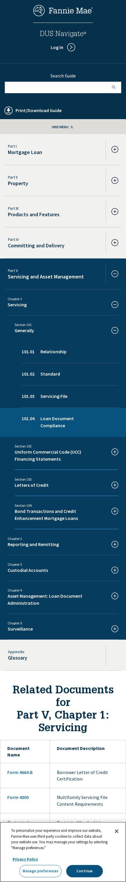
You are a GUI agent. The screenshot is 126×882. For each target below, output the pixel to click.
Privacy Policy (25, 859)
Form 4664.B (20, 772)
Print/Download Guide (39, 110)
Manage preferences (40, 871)
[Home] (63, 15)
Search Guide (63, 76)
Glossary (17, 657)
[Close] (116, 831)
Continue (84, 871)
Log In (57, 47)
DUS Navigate (63, 34)
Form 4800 (18, 797)
